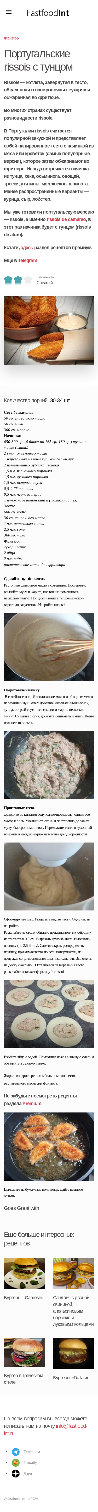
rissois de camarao (66, 219)
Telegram (27, 260)
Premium (31, 1103)
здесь (27, 247)
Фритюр (11, 38)
